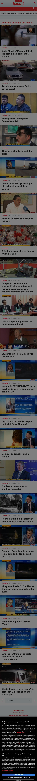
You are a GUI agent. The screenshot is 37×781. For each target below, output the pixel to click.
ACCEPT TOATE (18, 775)
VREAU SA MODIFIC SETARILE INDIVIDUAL (18, 778)
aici (19, 743)
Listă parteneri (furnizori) (7, 770)
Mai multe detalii (20, 732)
